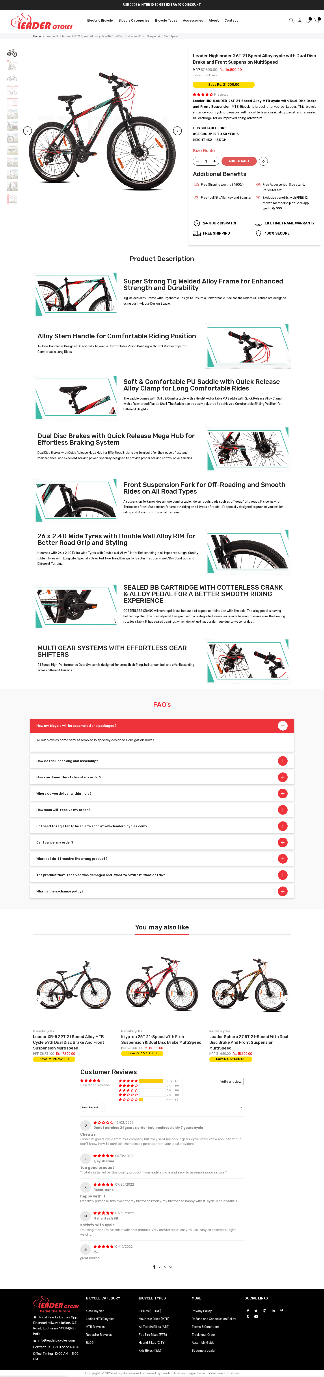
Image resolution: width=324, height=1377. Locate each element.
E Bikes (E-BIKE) (150, 1311)
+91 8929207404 (65, 1347)
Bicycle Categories (134, 20)
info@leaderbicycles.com (56, 1340)
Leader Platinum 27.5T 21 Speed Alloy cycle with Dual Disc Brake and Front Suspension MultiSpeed (234, 1042)
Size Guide (204, 151)
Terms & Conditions (206, 1327)
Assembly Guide (203, 1343)
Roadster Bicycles (99, 1335)
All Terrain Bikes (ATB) (154, 1327)
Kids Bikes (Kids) (150, 1351)
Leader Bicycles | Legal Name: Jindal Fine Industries (200, 1373)
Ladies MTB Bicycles (100, 1319)
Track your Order (203, 1335)
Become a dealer (204, 1351)
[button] (203, 94)
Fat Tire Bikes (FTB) (153, 1335)
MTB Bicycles (95, 1327)
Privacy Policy (202, 1311)
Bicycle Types (166, 20)
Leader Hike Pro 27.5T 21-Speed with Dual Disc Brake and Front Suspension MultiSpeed (150, 1042)
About (214, 20)
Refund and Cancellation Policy (214, 1319)
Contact (231, 20)
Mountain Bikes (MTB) (154, 1319)
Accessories (193, 20)
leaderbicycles (32, 1031)
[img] (103, 1123)
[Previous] (27, 130)
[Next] (177, 130)
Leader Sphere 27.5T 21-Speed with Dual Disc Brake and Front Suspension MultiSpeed (61, 1042)
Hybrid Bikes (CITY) (152, 1343)
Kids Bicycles (95, 1311)
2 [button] (159, 1267)
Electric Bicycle (100, 20)
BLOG (90, 1343)
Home (37, 36)
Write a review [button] (230, 1082)
